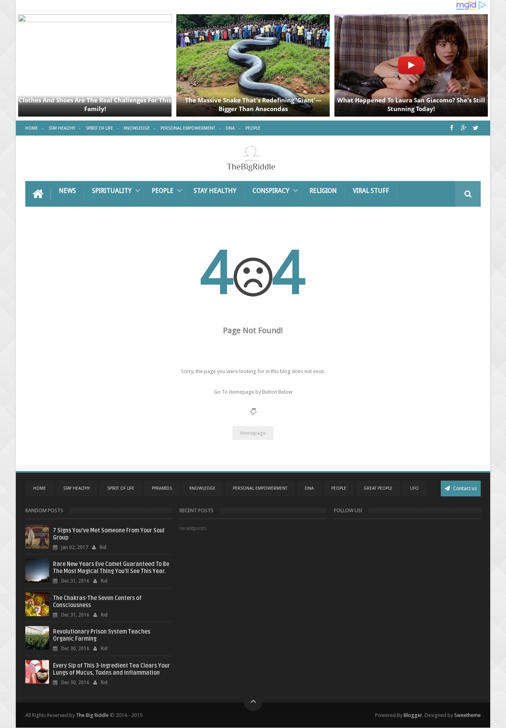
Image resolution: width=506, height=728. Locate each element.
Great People (378, 488)
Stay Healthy (62, 128)
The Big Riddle (92, 715)
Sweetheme (467, 715)
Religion (323, 190)
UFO (414, 488)
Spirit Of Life (120, 488)
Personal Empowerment (187, 128)
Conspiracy (271, 190)
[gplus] (463, 128)
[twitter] (475, 128)
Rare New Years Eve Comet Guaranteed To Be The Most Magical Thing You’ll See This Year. (111, 568)
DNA (230, 128)
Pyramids (162, 488)
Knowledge (137, 128)
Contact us (464, 488)
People (253, 128)
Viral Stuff (371, 190)
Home (31, 128)
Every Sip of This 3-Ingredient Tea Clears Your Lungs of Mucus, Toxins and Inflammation (111, 669)
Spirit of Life (99, 128)
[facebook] (451, 128)
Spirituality (112, 190)
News (67, 190)
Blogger (413, 715)
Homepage (253, 433)
